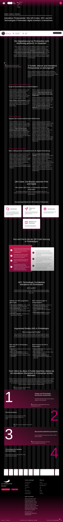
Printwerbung (27, 483)
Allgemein (11, 13)
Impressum (41, 493)
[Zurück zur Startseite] (5, 3)
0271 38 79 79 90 (5, 489)
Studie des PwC (40, 121)
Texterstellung (27, 487)
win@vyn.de (14, 489)
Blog (40, 488)
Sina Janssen (8, 33)
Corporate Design (27, 482)
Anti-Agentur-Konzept (43, 483)
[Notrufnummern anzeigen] (59, 519)
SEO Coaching (27, 490)
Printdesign (17, 13)
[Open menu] (60, 3)
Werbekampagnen (28, 493)
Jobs (40, 487)
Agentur (41, 482)
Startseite (6, 13)
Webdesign (26, 485)
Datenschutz (8, 520)
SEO (25, 488)
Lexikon (41, 490)
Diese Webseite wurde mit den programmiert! (28, 520)
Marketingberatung (43, 485)
